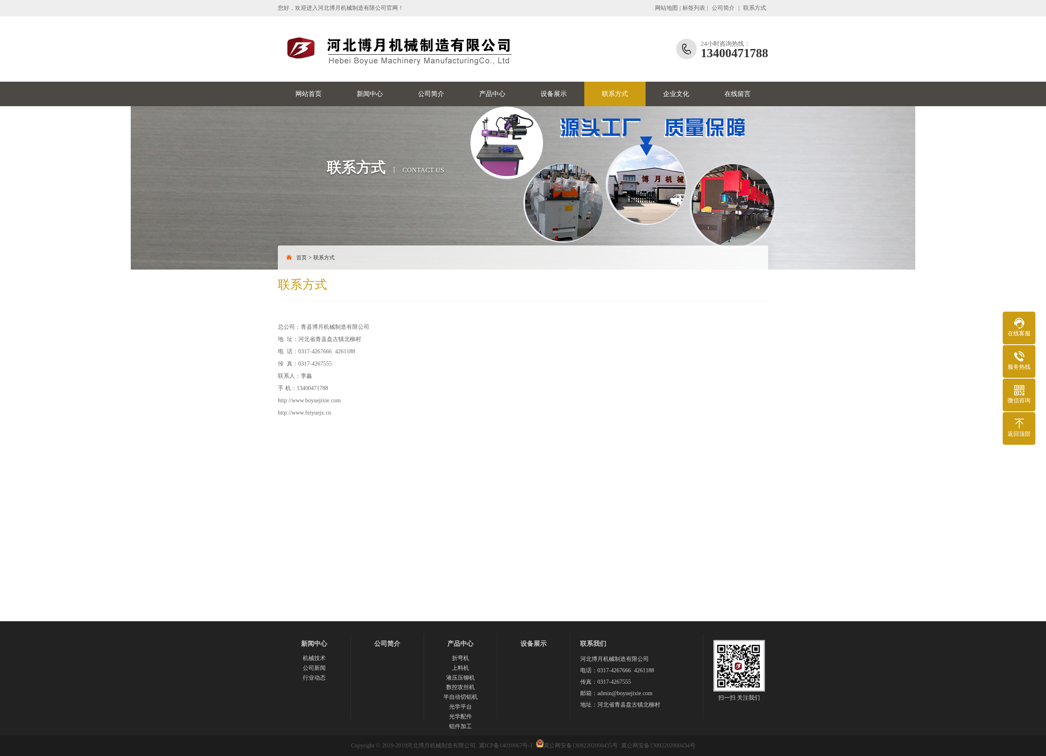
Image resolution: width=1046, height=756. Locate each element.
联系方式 (754, 8)
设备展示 (554, 93)
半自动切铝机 (460, 697)
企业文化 (676, 93)
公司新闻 (314, 668)
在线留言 (737, 93)
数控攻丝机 (460, 687)
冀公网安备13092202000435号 (580, 746)
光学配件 (460, 717)
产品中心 (492, 93)
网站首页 (308, 93)
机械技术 (314, 658)
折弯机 (460, 658)
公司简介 (723, 8)
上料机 (460, 668)
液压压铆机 (460, 678)
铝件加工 (460, 726)
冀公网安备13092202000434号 (658, 746)
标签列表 (693, 8)
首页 (301, 257)
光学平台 (460, 707)
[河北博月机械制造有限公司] (398, 49)
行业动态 (314, 678)
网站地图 (666, 8)
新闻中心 (370, 93)
